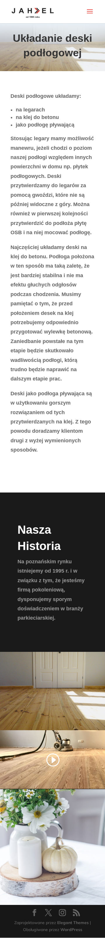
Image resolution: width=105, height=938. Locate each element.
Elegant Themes (73, 922)
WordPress (71, 929)
